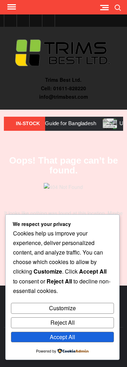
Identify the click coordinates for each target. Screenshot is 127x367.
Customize (62, 308)
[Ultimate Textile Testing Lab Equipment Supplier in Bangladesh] (107, 123)
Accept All (62, 337)
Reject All (62, 322)
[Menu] (11, 7)
